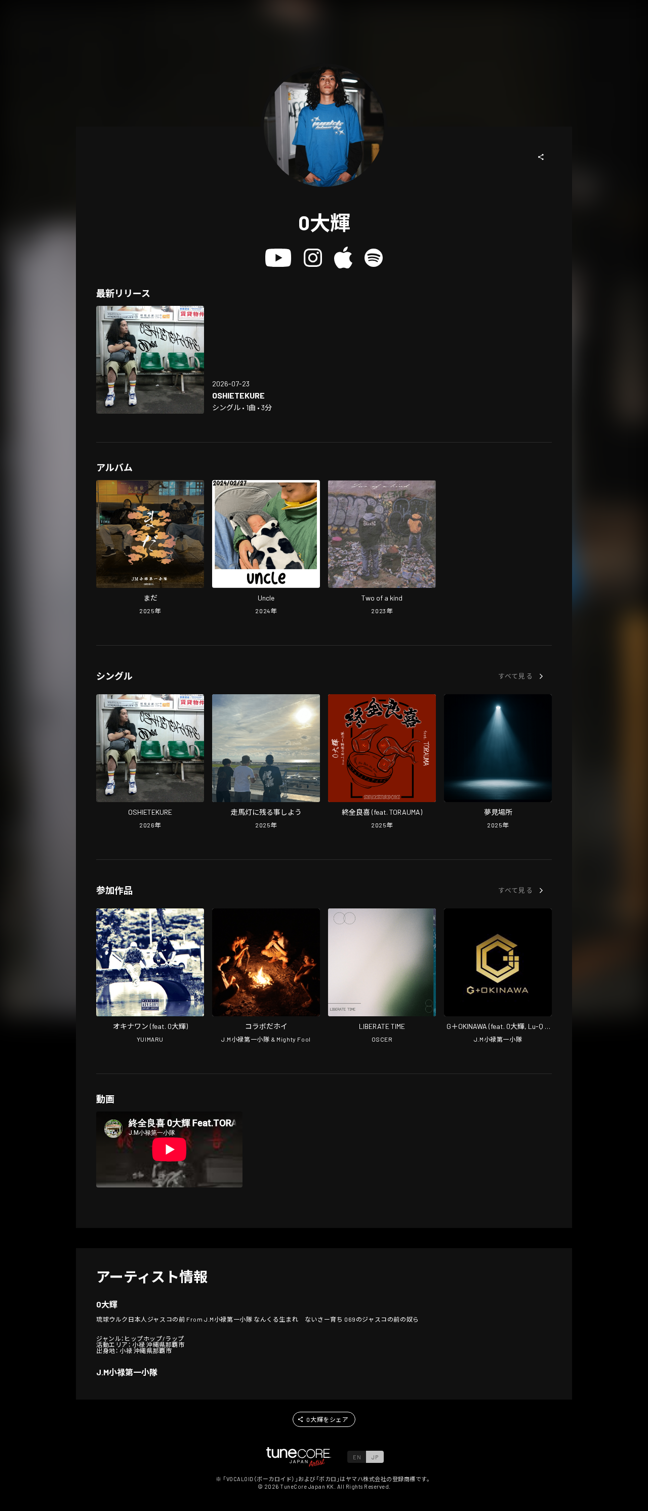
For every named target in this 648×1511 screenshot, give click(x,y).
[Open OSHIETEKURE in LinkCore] (150, 360)
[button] (541, 157)
